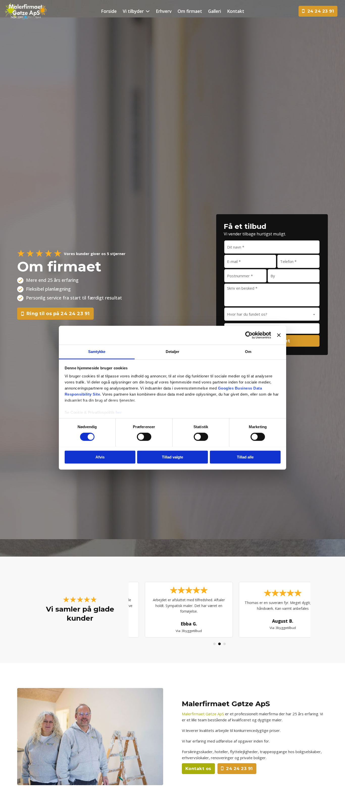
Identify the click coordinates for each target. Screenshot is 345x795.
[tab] (214, 644)
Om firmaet (190, 11)
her (119, 412)
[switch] (144, 437)
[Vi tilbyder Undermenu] (147, 11)
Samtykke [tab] (97, 351)
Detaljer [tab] (173, 351)
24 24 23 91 (320, 11)
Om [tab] (248, 351)
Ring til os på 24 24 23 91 (58, 313)
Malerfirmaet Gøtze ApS (203, 713)
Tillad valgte (172, 457)
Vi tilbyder (133, 11)
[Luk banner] (279, 335)
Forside (109, 11)
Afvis (100, 457)
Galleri (214, 11)
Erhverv (163, 11)
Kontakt (235, 11)
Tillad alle (245, 457)
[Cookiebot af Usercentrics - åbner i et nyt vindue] (249, 335)
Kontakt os (198, 768)
